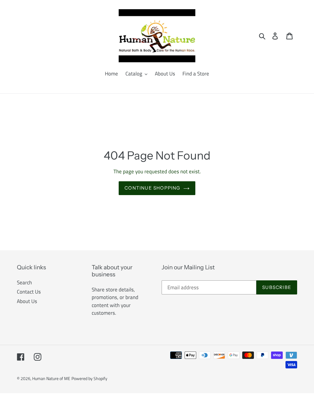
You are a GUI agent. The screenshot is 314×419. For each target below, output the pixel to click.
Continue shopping (152, 188)
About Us (27, 301)
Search (24, 282)
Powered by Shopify (89, 378)
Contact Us (29, 292)
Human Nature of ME (51, 378)
